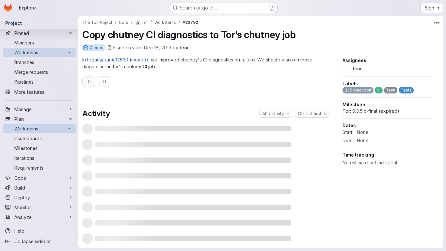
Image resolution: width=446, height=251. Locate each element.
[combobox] (275, 114)
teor (184, 47)
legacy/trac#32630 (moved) (117, 59)
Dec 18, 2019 (157, 47)
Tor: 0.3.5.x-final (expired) (370, 152)
